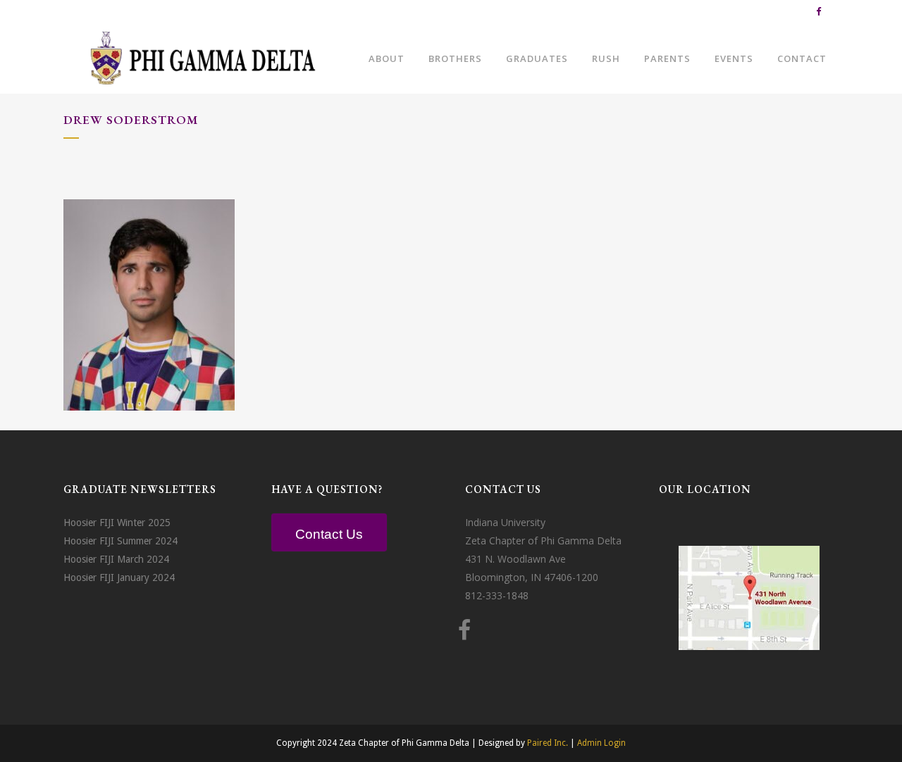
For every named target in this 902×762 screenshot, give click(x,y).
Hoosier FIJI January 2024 (119, 577)
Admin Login (601, 743)
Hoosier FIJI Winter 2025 (117, 522)
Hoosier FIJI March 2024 (116, 559)
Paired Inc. (547, 743)
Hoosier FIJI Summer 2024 (120, 540)
